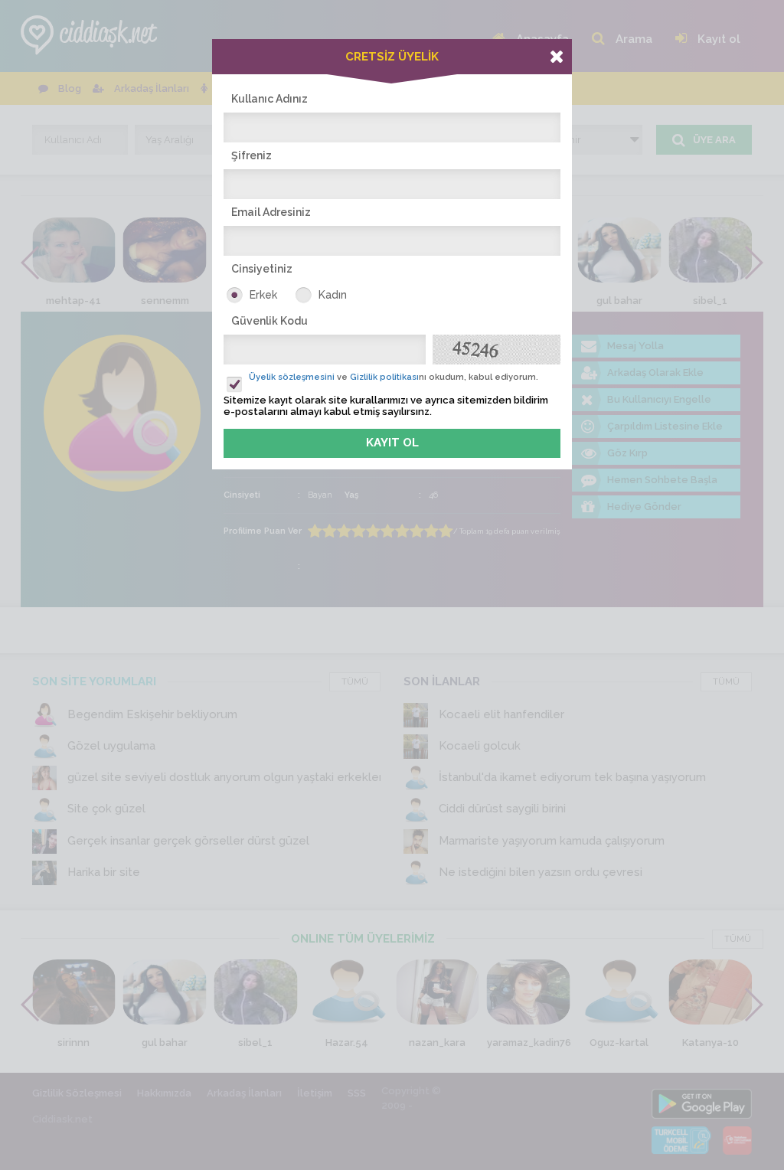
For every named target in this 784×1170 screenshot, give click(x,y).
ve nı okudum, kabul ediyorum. (393, 377)
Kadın (332, 295)
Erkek (263, 295)
